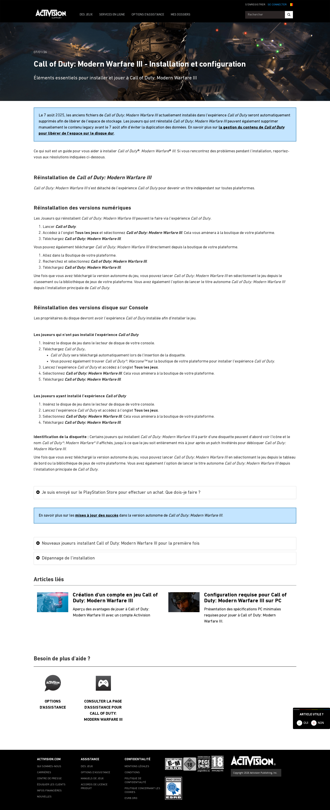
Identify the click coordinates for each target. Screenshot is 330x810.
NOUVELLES (44, 796)
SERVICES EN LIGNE (112, 14)
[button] (291, 4)
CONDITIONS (132, 772)
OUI (306, 723)
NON (321, 723)
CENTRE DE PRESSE (49, 778)
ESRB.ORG (131, 798)
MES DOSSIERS (180, 14)
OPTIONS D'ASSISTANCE (148, 14)
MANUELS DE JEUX (92, 778)
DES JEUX (86, 14)
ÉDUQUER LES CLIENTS (51, 784)
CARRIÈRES (44, 772)
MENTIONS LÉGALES (137, 766)
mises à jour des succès (96, 515)
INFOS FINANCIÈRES (49, 790)
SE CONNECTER (277, 4)
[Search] (289, 14)
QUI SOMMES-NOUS (49, 766)
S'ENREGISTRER (255, 4)
